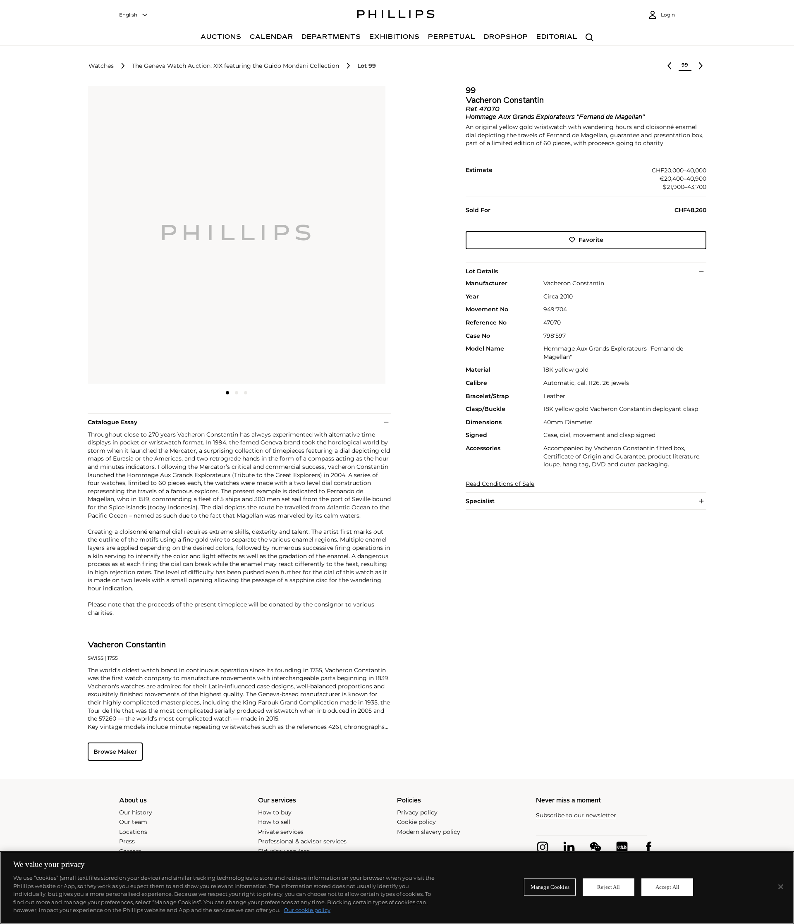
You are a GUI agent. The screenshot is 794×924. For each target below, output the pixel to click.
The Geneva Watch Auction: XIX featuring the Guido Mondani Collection (235, 65)
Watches (101, 65)
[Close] (781, 887)
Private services (281, 832)
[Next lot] (700, 66)
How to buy (275, 812)
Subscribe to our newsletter (576, 815)
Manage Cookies (550, 887)
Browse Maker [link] (115, 751)
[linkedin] (569, 847)
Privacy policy (417, 812)
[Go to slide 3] (246, 393)
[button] (234, 235)
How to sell (274, 822)
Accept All (667, 887)
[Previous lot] (669, 66)
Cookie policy (416, 822)
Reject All (608, 887)
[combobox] (133, 15)
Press (127, 841)
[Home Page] (396, 15)
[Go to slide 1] (227, 393)
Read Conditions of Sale (500, 483)
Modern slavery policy (428, 832)
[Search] (589, 37)
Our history (135, 812)
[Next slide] (336, 235)
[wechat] (595, 847)
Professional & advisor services (302, 841)
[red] (622, 847)
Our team (133, 822)
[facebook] (648, 847)
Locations (133, 832)
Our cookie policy (307, 910)
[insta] (542, 847)
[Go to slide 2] (236, 393)
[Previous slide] (137, 235)
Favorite (591, 240)
